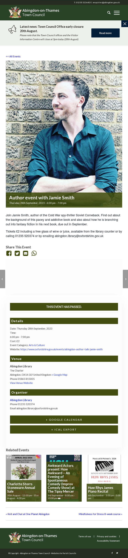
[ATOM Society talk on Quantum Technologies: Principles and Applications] (125, 279)
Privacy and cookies (106, 536)
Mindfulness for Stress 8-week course (100, 514)
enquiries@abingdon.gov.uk (106, 2)
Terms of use (84, 536)
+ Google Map (59, 374)
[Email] (26, 253)
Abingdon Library (21, 400)
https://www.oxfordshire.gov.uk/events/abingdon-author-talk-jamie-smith (61, 349)
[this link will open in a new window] (9, 253)
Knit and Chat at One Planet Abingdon (28, 514)
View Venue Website (21, 382)
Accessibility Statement (108, 540)
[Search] (107, 12)
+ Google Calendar (64, 419)
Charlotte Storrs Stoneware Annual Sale (21, 487)
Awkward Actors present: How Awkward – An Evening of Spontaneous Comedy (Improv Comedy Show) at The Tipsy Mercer (61, 478)
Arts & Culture (37, 345)
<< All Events (13, 56)
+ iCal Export (64, 429)
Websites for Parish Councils (63, 553)
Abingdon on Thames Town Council (35, 553)
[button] (115, 12)
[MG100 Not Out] (2, 279)
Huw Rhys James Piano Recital (100, 489)
